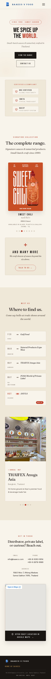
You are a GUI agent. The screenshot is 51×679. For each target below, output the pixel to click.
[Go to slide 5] (26, 231)
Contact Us (25, 63)
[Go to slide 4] (24, 231)
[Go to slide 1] (16, 231)
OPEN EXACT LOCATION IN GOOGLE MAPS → (26, 635)
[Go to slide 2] (19, 231)
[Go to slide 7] (31, 231)
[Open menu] (43, 4)
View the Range (25, 55)
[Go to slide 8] (34, 231)
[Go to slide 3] (22, 231)
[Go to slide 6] (29, 231)
